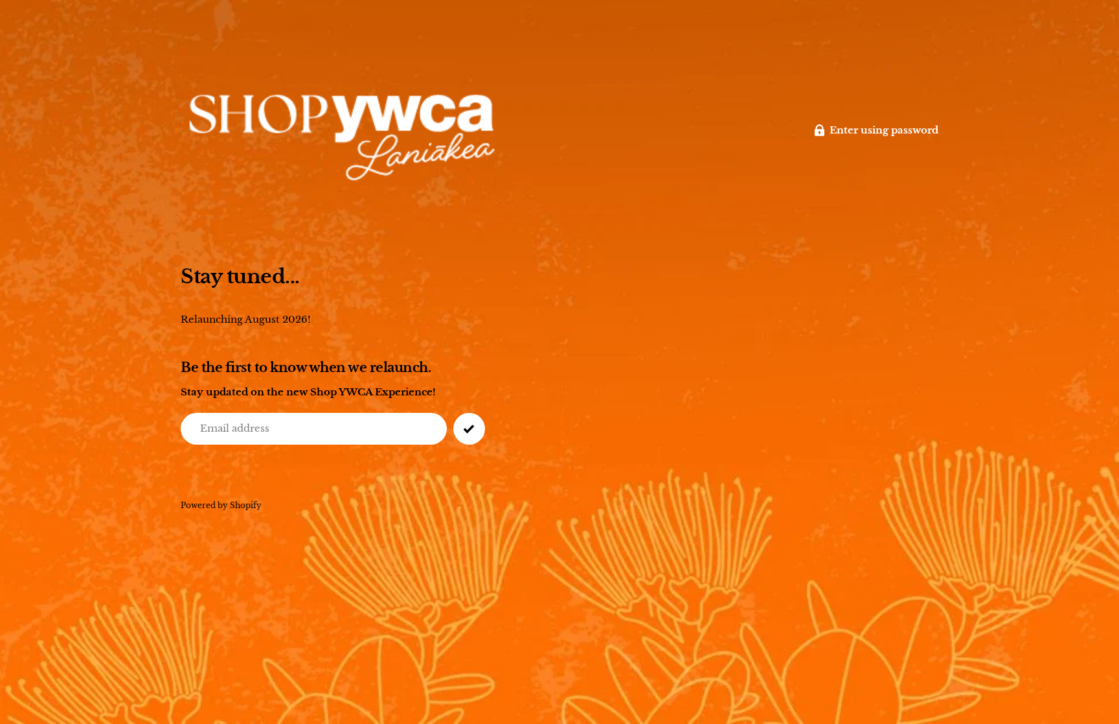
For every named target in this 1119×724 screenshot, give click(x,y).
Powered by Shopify (221, 505)
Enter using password (884, 130)
